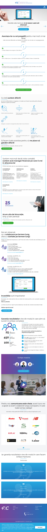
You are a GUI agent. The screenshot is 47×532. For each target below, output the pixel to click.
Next (45, 26)
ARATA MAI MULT (23, 475)
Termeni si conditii (38, 506)
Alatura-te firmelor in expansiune (23, 89)
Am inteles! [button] (40, 527)
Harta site (37, 509)
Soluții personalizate (14, 252)
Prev (1, 26)
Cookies (36, 507)
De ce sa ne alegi (23, 29)
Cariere (14, 506)
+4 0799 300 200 (29, 514)
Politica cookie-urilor (10, 525)
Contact (8, 222)
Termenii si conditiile (18, 525)
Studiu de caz (15, 507)
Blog (14, 509)
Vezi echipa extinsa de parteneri (23, 449)
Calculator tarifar (6, 310)
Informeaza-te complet (7, 181)
